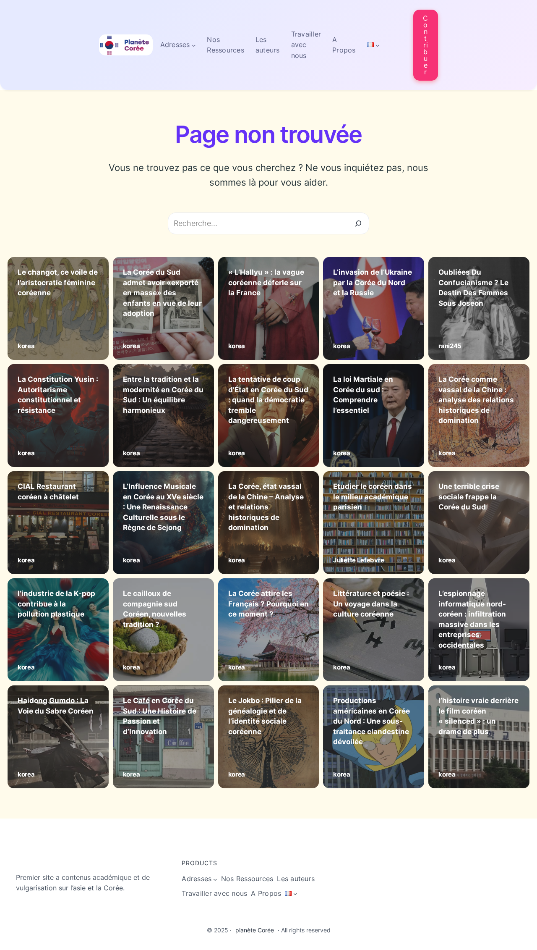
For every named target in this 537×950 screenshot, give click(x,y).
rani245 (449, 346)
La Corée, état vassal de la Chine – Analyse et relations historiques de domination (266, 507)
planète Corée (254, 930)
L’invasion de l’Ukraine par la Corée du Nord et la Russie (372, 282)
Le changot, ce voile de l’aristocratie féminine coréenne (58, 282)
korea (26, 346)
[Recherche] (358, 223)
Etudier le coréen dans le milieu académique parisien (372, 496)
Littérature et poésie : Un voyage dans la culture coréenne (371, 603)
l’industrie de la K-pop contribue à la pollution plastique (56, 603)
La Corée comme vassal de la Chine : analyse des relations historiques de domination (476, 400)
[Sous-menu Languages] (377, 45)
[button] (425, 45)
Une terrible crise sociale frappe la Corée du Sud (468, 496)
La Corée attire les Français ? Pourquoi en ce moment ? (268, 603)
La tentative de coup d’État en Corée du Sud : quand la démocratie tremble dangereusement (268, 400)
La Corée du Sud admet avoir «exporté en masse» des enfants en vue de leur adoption (162, 293)
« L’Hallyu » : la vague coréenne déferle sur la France (266, 282)
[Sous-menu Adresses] (194, 45)
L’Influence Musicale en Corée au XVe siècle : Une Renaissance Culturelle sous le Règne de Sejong (163, 507)
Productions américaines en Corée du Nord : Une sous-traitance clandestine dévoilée (371, 721)
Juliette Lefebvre (358, 560)
